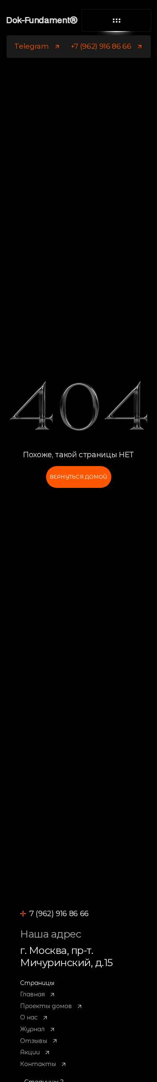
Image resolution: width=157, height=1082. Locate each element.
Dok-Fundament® (41, 20)
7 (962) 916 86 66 (59, 913)
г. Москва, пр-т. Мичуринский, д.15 (66, 956)
